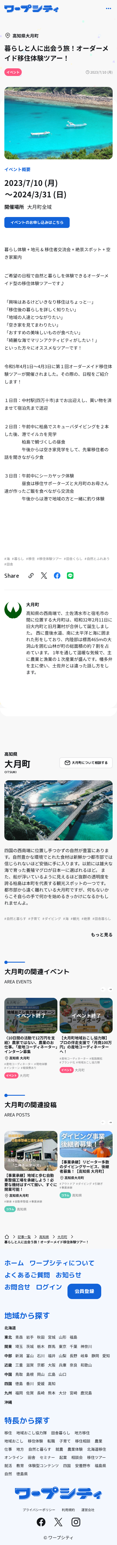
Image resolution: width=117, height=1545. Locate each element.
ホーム (14, 1263)
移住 (8, 1433)
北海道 (10, 1327)
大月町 (62, 1236)
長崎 (41, 1393)
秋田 (41, 1337)
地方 (20, 1449)
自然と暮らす (39, 1449)
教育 (20, 1465)
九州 (8, 1393)
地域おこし (13, 1441)
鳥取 (19, 1374)
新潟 (19, 1355)
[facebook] (57, 575)
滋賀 (30, 1365)
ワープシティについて (62, 1263)
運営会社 (87, 1509)
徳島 (19, 1383)
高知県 (44, 1236)
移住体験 (35, 1441)
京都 (41, 1365)
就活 (8, 1465)
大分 (62, 1393)
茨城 (30, 1346)
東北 (8, 1337)
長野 (73, 1355)
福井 (52, 1355)
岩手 (30, 1337)
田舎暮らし (60, 1433)
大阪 (52, 1365)
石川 (41, 1355)
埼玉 (19, 1346)
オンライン (13, 1457)
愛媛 (41, 1383)
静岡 (95, 1355)
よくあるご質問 (27, 1275)
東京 (62, 1346)
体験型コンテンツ (43, 1465)
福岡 (19, 1393)
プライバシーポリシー (39, 1509)
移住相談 (82, 1441)
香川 (30, 1383)
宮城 (52, 1337)
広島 (52, 1374)
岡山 (41, 1374)
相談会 (77, 1457)
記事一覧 (24, 1236)
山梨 (62, 1355)
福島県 (100, 1465)
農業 (98, 1441)
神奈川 (86, 1346)
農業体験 (75, 1449)
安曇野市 (82, 1465)
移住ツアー (96, 1457)
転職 (51, 1441)
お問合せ (17, 1287)
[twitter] (44, 575)
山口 (62, 1374)
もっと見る (102, 934)
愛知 (106, 1355)
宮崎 (73, 1393)
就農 (59, 1449)
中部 (8, 1355)
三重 (19, 1365)
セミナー (47, 1457)
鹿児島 (86, 1393)
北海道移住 (96, 1449)
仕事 (8, 1449)
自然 (8, 1474)
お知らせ (69, 1275)
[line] (70, 575)
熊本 (52, 1393)
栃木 (41, 1346)
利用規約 (68, 1509)
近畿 (8, 1365)
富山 (30, 1355)
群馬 (52, 1346)
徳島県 (22, 1474)
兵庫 (62, 1365)
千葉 (73, 1346)
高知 (52, 1383)
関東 (8, 1346)
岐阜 (84, 1355)
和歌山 (86, 1365)
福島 (73, 1337)
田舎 (31, 1457)
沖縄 (8, 1402)
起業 (63, 1457)
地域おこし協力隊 (31, 1433)
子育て (65, 1441)
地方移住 (82, 1433)
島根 (30, 1374)
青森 (19, 1337)
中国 (8, 1374)
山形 (62, 1337)
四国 (8, 1383)
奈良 (73, 1365)
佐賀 (30, 1393)
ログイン (49, 1287)
